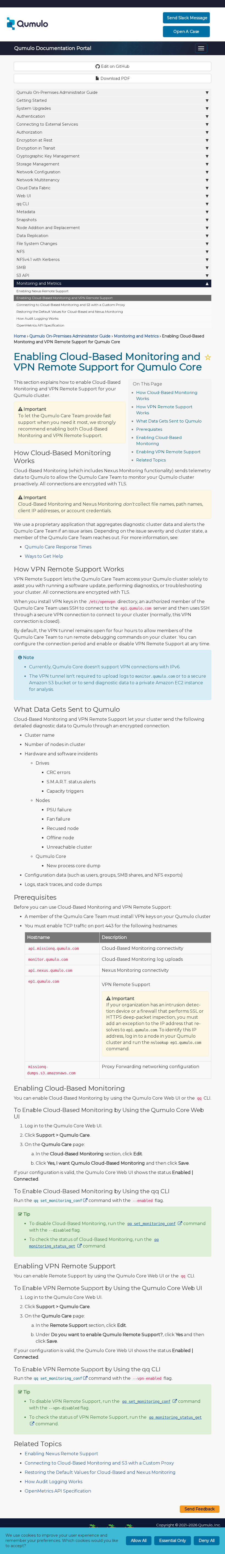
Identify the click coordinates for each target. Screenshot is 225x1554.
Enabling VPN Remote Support (168, 451)
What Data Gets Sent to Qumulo (169, 421)
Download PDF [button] (114, 78)
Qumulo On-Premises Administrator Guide (57, 92)
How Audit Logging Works (37, 318)
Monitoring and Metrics (38, 283)
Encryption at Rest (34, 140)
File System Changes (36, 243)
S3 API (22, 275)
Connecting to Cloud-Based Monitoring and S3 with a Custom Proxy (70, 305)
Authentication (30, 116)
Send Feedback (200, 1509)
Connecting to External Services (47, 124)
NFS (20, 251)
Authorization (29, 132)
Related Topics (151, 460)
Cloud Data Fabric (33, 187)
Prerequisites (149, 429)
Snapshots (26, 219)
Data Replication (32, 235)
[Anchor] (152, 398)
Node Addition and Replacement (48, 227)
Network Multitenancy (38, 180)
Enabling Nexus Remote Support (42, 291)
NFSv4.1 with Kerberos (38, 259)
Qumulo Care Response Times (58, 547)
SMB (21, 267)
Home (20, 336)
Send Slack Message (187, 17)
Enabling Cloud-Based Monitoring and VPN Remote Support (64, 298)
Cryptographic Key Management (48, 156)
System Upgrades (33, 108)
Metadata (25, 211)
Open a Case (186, 31)
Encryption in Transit (35, 148)
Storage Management (37, 164)
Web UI (23, 195)
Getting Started (31, 100)
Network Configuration (38, 172)
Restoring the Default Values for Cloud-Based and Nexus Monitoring (69, 311)
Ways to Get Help (44, 556)
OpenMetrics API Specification (40, 325)
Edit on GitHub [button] (115, 66)
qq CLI (22, 203)
